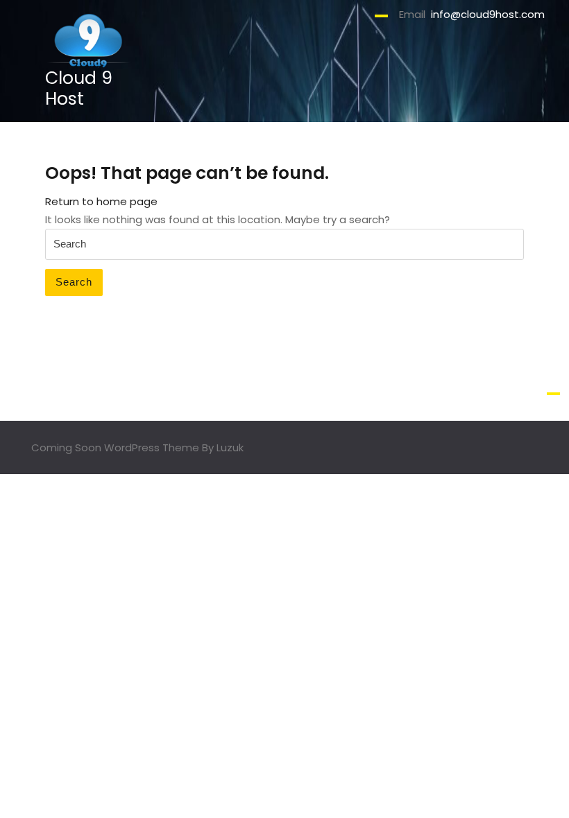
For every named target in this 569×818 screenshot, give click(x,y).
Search (74, 282)
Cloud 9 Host (78, 88)
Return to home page (101, 201)
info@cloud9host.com (488, 14)
